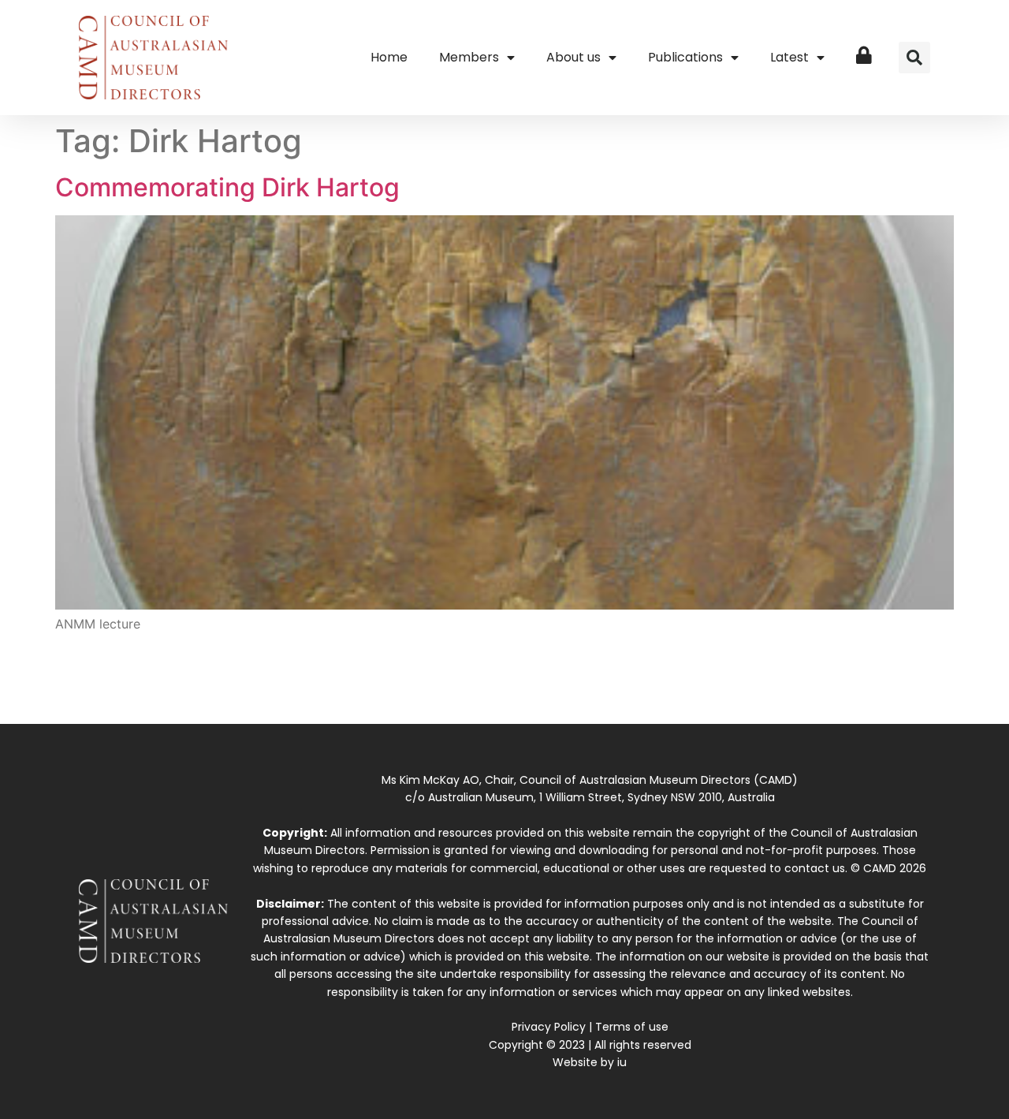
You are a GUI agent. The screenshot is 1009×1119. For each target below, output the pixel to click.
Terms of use (631, 1027)
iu (622, 1062)
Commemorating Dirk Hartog (227, 187)
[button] (914, 57)
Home (389, 57)
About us (573, 57)
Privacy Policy (549, 1027)
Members (469, 57)
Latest (789, 57)
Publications (685, 57)
